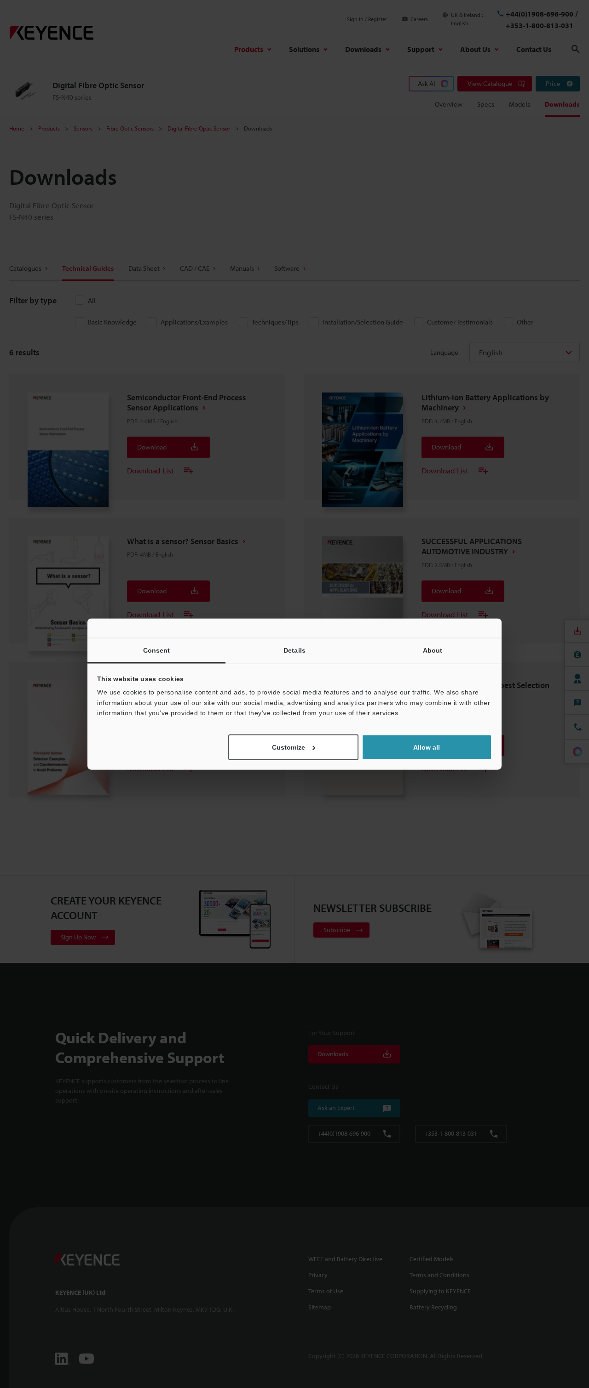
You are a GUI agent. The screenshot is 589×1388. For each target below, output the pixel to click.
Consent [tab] (156, 650)
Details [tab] (294, 650)
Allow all (426, 747)
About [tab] (433, 650)
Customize (288, 747)
